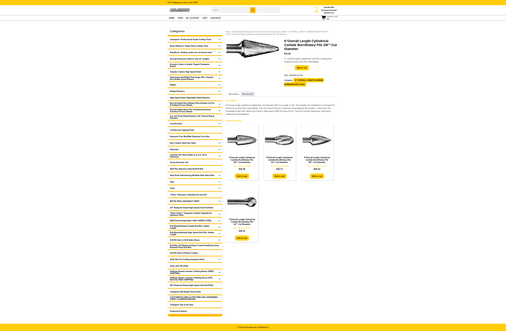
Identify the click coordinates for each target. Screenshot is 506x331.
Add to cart (302, 68)
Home (172, 18)
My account (192, 18)
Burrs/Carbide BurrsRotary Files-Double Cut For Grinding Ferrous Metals (259, 32)
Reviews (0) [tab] (247, 94)
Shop (180, 18)
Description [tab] (234, 94)
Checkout (216, 18)
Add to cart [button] (242, 176)
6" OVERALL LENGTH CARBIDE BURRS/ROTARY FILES (303, 82)
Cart (204, 18)
